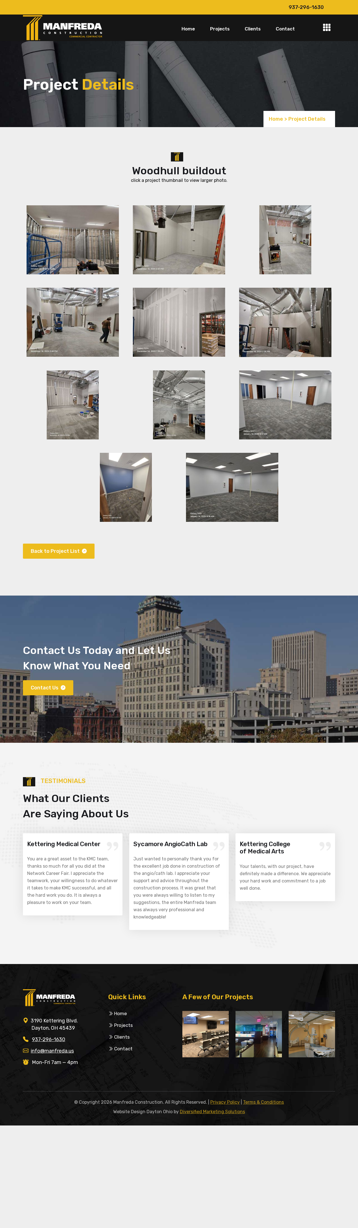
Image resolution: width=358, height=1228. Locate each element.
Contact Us (45, 688)
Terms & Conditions (263, 1102)
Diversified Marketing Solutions (212, 1111)
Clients (253, 29)
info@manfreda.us (52, 1051)
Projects (220, 29)
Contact (285, 29)
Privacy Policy (225, 1102)
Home (188, 29)
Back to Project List (56, 551)
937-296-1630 (306, 7)
